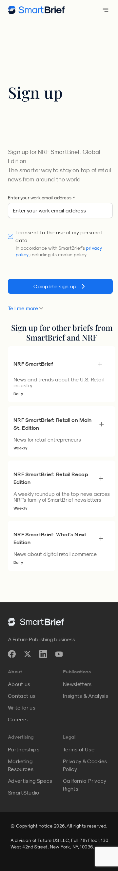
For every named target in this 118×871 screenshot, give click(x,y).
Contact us (21, 696)
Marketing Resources (20, 765)
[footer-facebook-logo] (12, 654)
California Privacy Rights (84, 785)
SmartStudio (23, 793)
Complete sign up (54, 286)
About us (19, 684)
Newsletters (77, 684)
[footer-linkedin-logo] (43, 654)
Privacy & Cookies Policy (85, 765)
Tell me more (23, 308)
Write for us (21, 708)
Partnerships (23, 749)
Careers (18, 719)
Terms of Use (78, 749)
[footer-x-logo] (27, 654)
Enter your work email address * (41, 197)
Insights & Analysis (85, 696)
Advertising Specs (30, 781)
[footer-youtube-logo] (59, 654)
